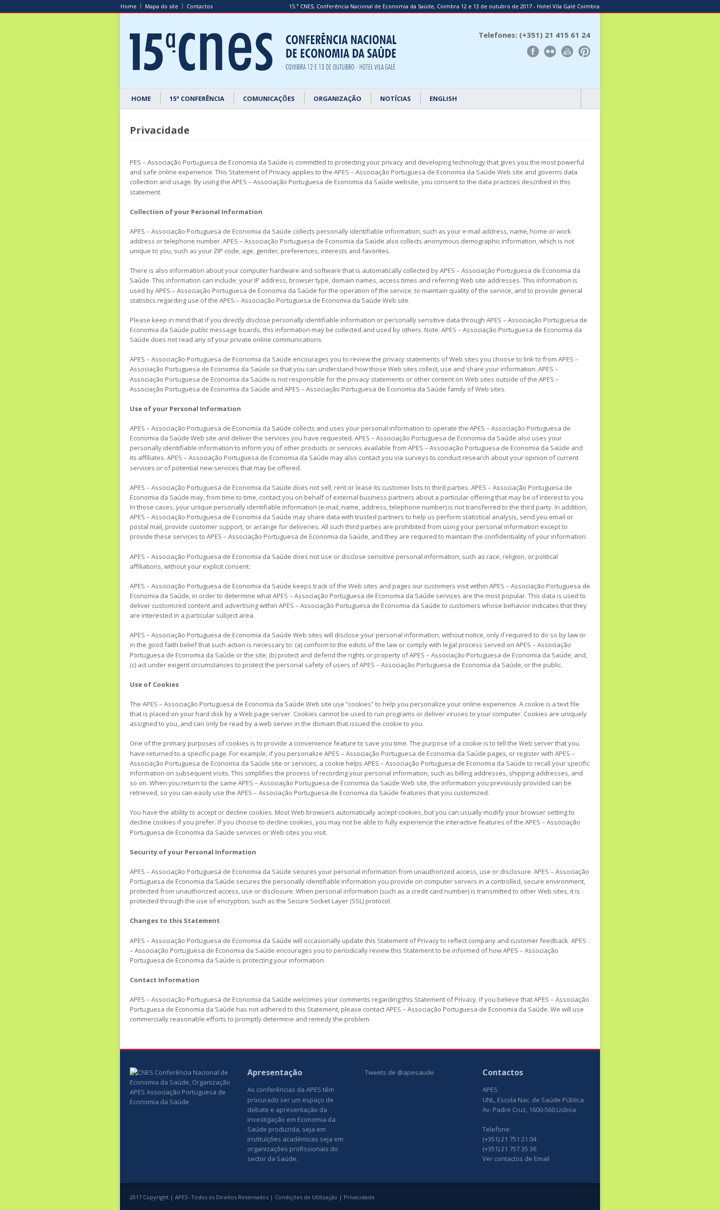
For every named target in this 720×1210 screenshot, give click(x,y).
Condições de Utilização (306, 1197)
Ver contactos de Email (516, 1158)
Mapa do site (161, 6)
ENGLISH (443, 98)
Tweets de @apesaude (399, 1072)
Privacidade (359, 1197)
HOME (141, 98)
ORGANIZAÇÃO (337, 98)
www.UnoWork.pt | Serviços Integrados (552, 1198)
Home (128, 6)
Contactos (200, 6)
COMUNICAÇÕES (269, 98)
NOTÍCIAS (395, 98)
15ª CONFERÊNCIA (196, 98)
